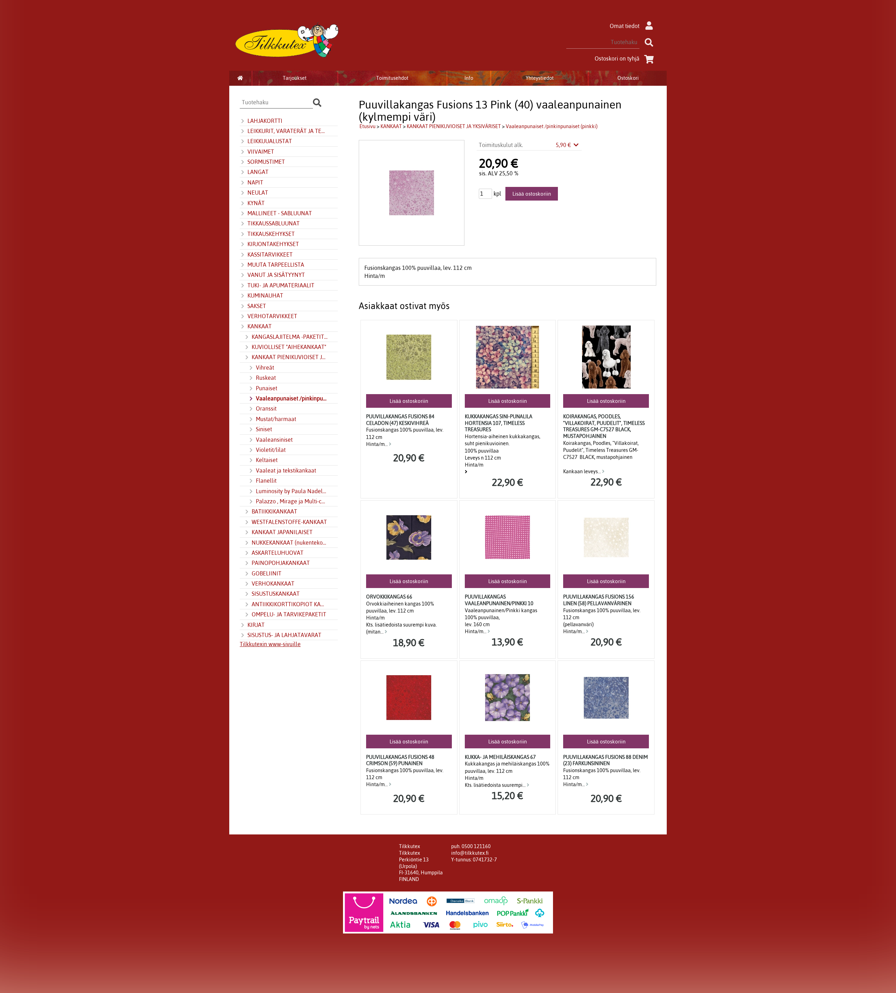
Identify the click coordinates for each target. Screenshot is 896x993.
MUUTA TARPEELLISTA (275, 264)
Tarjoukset (295, 78)
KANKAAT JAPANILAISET (282, 532)
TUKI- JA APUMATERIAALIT (280, 285)
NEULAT (257, 192)
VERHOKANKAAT (273, 583)
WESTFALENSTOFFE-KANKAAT (289, 522)
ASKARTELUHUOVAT (277, 553)
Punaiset (266, 388)
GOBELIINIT (266, 573)
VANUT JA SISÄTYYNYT (276, 275)
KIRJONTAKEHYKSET (273, 244)
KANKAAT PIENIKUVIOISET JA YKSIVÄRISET (290, 357)
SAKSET (256, 306)
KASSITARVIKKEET (270, 254)
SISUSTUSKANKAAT (276, 593)
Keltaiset (267, 460)
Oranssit (266, 408)
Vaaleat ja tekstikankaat (286, 470)
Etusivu (367, 126)
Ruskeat (266, 378)
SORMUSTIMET (266, 162)
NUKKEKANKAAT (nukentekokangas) (290, 542)
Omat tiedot (624, 26)
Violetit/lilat (271, 450)
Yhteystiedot (540, 78)
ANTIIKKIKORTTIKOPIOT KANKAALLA (290, 604)
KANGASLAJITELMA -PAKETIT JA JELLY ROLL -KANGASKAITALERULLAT (290, 337)
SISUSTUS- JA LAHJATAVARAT (284, 635)
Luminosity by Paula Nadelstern (292, 491)
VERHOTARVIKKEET (272, 316)
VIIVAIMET (260, 151)
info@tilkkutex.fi (470, 853)
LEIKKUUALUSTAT (269, 141)
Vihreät (265, 367)
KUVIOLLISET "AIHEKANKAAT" (289, 347)
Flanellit (266, 480)
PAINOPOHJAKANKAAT (281, 563)
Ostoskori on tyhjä (617, 58)
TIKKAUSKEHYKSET (271, 234)
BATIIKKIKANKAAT (274, 511)
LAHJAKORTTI (264, 121)
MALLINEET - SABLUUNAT (279, 213)
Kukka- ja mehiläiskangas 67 (500, 757)
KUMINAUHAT (265, 295)
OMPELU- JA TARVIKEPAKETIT (289, 614)
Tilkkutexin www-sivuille (270, 644)
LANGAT (257, 172)
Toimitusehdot (392, 78)
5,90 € (564, 145)
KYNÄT (256, 203)
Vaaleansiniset (274, 439)
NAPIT (255, 182)
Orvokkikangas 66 (389, 597)
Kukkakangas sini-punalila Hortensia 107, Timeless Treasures (498, 423)
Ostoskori (628, 78)
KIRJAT (256, 625)
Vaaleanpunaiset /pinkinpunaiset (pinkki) (292, 398)
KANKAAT (259, 326)
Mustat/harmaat (276, 419)
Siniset (264, 429)
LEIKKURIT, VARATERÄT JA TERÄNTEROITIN (287, 131)
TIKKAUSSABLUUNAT (273, 223)
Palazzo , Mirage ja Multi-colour (292, 501)
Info (468, 78)
